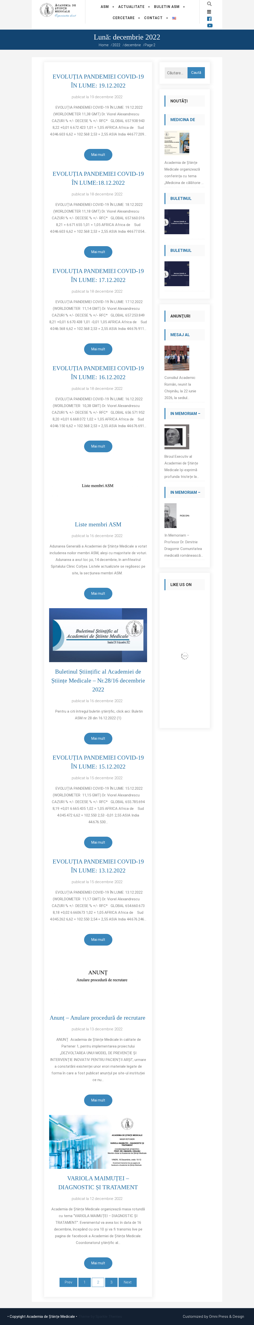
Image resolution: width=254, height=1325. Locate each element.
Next (127, 1282)
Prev (68, 1282)
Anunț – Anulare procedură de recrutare (98, 1017)
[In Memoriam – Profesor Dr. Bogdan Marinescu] (176, 438)
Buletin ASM (167, 7)
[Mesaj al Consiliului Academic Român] (176, 359)
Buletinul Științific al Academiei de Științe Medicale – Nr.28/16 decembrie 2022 (98, 680)
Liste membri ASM (98, 524)
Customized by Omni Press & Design (213, 1316)
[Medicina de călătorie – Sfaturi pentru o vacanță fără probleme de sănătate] (176, 144)
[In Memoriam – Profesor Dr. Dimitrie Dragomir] (176, 517)
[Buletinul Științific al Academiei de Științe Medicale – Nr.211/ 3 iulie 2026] (176, 275)
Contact (153, 18)
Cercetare (124, 18)
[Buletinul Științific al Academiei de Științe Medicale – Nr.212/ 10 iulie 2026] (176, 223)
